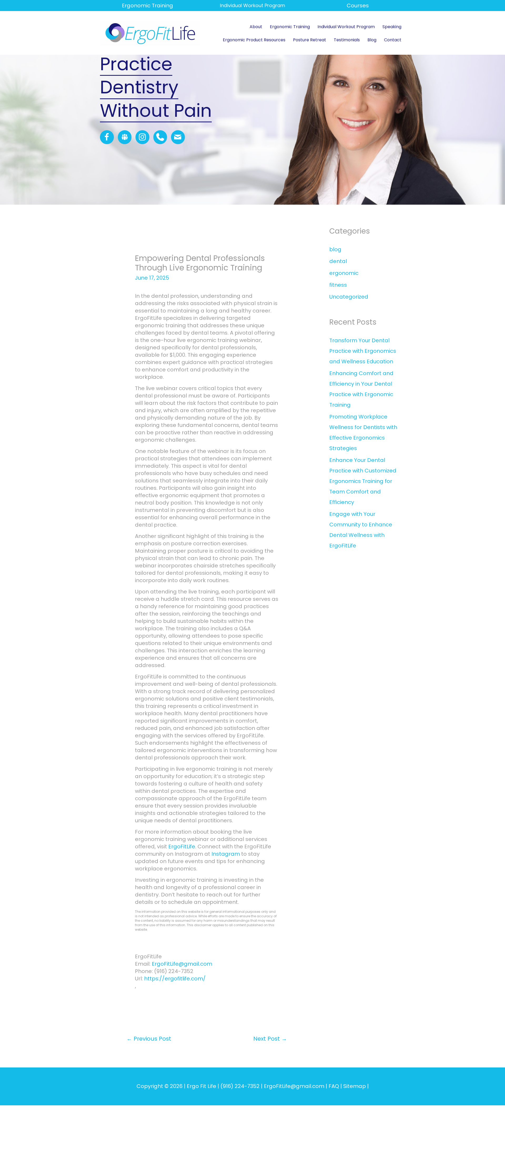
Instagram (225, 854)
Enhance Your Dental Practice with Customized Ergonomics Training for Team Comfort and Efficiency (362, 481)
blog (335, 249)
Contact (392, 40)
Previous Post (149, 1038)
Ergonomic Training (147, 5)
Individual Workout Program (346, 27)
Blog (371, 40)
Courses (358, 5)
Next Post (270, 1038)
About (256, 27)
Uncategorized (348, 296)
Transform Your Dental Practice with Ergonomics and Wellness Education (362, 351)
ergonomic (343, 273)
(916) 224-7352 (240, 1086)
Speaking (391, 27)
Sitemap (354, 1086)
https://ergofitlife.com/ (175, 978)
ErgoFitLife (181, 846)
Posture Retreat (309, 40)
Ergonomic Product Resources (254, 40)
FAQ (334, 1086)
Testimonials (347, 40)
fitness (338, 285)
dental (338, 261)
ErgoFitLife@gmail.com (182, 963)
